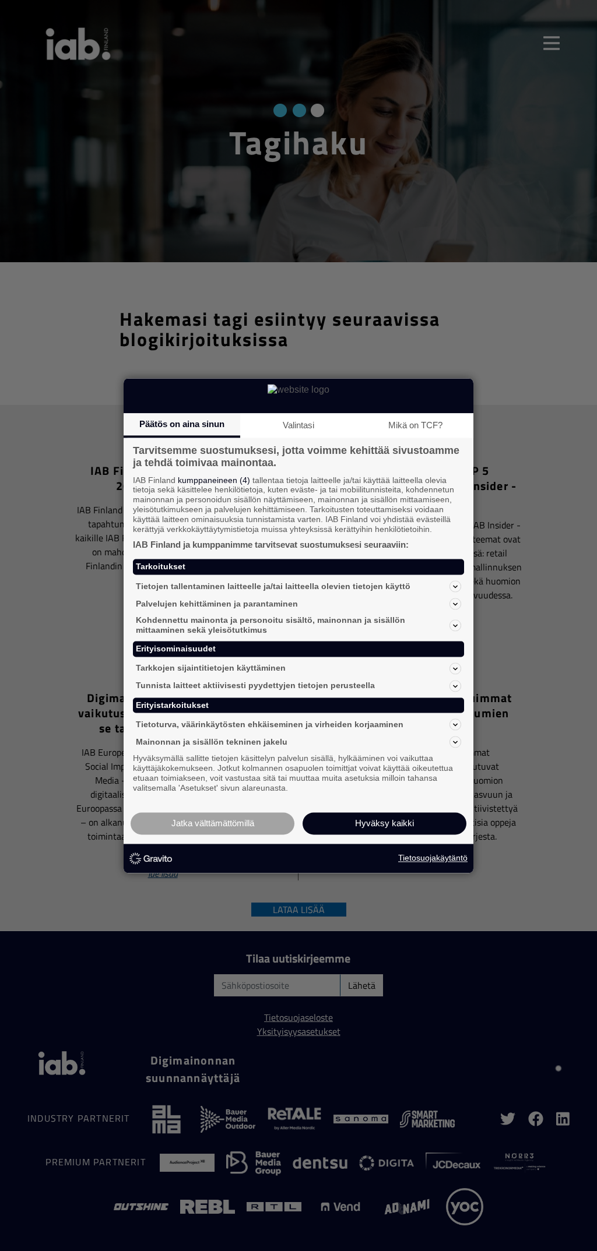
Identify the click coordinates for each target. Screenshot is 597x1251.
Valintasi (298, 425)
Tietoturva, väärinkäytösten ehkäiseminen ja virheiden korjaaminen (269, 724)
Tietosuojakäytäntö (433, 858)
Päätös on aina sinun (181, 424)
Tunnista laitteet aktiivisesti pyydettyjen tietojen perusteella (255, 685)
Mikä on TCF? (415, 425)
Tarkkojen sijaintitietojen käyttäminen (211, 668)
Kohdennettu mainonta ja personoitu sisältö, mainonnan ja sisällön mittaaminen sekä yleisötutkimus (270, 625)
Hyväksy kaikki (384, 823)
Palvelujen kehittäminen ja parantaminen (217, 603)
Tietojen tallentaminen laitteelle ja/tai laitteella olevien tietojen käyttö (273, 586)
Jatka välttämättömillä (212, 823)
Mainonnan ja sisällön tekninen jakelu (211, 741)
